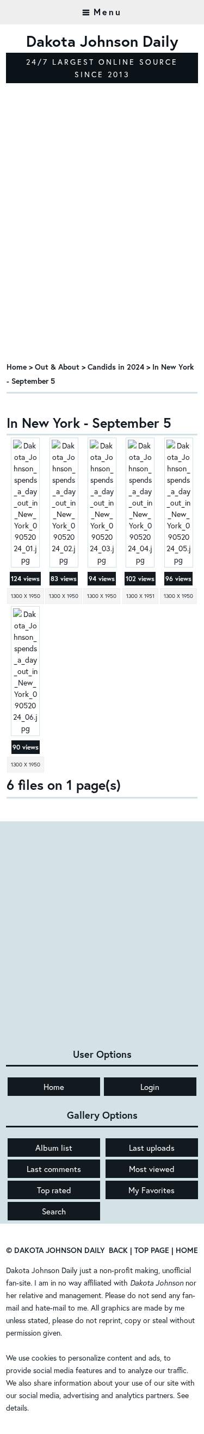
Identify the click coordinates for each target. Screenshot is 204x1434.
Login (149, 1086)
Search (54, 1211)
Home (17, 366)
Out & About (57, 366)
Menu (108, 11)
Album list (53, 1147)
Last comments (54, 1168)
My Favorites (151, 1189)
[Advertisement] (102, 245)
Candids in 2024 (116, 366)
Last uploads (152, 1147)
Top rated (54, 1189)
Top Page (151, 1250)
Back (118, 1250)
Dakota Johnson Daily (41, 1270)
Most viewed (152, 1168)
